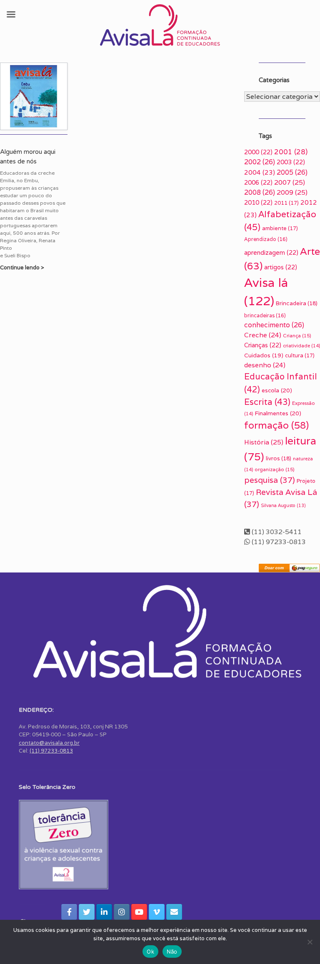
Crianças (262, 345)
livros (278, 458)
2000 (258, 152)
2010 (258, 202)
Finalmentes (278, 413)
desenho (264, 365)
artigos (280, 267)
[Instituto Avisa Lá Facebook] (69, 912)
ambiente (280, 228)
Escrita (267, 401)
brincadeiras (265, 315)
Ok (150, 951)
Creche (262, 335)
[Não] (309, 942)
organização (275, 469)
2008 (259, 192)
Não (172, 951)
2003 (291, 162)
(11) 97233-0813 (51, 750)
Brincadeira (297, 303)
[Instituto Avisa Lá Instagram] (122, 912)
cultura (300, 355)
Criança (297, 335)
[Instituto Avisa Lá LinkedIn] (104, 912)
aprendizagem (271, 252)
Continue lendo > (22, 267)
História (263, 442)
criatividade (301, 346)
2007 (289, 182)
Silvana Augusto (283, 505)
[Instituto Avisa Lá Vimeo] (157, 912)
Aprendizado (266, 239)
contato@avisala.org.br (49, 742)
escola (277, 390)
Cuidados (263, 355)
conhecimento (274, 325)
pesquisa (269, 480)
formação (276, 425)
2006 (258, 182)
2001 (291, 151)
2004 (259, 172)
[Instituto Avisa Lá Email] (174, 912)
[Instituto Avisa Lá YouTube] (139, 912)
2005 (292, 172)
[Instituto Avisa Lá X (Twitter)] (87, 912)
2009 (292, 192)
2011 (286, 202)
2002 (259, 162)
